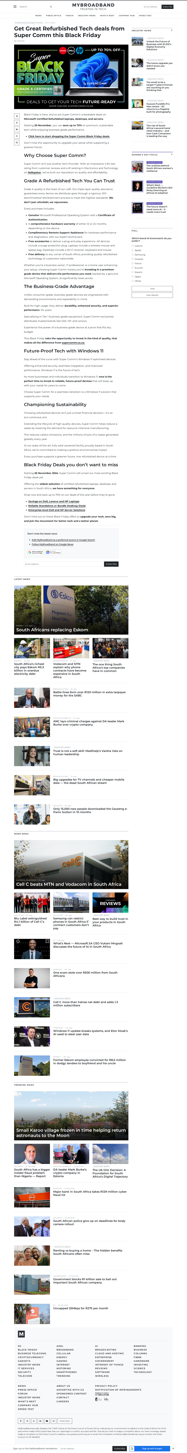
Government (59, 1276)
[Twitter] (17, 123)
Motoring (64, 1368)
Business (140, 1349)
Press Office (53, 16)
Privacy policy (106, 1386)
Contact (63, 1397)
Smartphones (60, 661)
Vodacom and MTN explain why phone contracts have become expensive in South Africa (69, 670)
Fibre (138, 1357)
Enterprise (103, 1357)
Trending (58, 1028)
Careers (63, 1401)
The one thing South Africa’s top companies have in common (109, 668)
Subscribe (167, 6)
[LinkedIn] (17, 129)
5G (54, 1305)
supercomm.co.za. (73, 342)
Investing (141, 1364)
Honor (138, 263)
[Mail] (17, 142)
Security (57, 806)
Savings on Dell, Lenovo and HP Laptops (53, 501)
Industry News (87, 16)
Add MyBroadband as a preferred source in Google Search (63, 540)
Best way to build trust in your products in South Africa (110, 922)
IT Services (26, 1368)
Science (20, 1126)
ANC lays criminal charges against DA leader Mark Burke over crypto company (88, 723)
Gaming (62, 1361)
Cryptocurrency (62, 718)
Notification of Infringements (118, 1390)
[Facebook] (20, 1421)
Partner (21, 41)
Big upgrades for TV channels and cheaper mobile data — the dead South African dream (88, 781)
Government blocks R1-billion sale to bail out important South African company (85, 1281)
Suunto (139, 268)
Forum (70, 16)
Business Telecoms (26, 880)
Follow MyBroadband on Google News (52, 544)
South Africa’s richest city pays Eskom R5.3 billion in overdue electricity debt (29, 668)
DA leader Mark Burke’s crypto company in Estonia (70, 1173)
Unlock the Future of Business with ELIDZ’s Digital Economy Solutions (158, 45)
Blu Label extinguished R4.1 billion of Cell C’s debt (30, 922)
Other (138, 281)
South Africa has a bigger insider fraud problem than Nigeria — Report (32, 1173)
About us (63, 1386)
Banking (57, 969)
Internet (63, 1364)
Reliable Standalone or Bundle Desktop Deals (57, 505)
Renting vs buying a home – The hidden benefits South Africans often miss (87, 1252)
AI (54, 940)
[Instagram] (53, 1421)
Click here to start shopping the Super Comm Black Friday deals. (69, 136)
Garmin (139, 246)
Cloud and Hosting (109, 1353)
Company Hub (127, 16)
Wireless (102, 1376)
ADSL (60, 1346)
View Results (152, 295)
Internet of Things (109, 1364)
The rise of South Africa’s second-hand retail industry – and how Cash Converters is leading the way (158, 130)
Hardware (141, 1361)
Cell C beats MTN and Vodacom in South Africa (68, 884)
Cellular (19, 915)
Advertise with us (70, 1390)
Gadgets (24, 1361)
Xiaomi (138, 272)
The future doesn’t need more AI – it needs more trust (156, 209)
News (38, 16)
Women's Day (154, 162)
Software (102, 1372)
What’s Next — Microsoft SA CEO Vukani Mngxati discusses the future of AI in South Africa (88, 945)
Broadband (65, 1349)
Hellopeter (34, 172)
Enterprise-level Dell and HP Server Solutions (56, 510)
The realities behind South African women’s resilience (159, 168)
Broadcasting (60, 689)
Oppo (138, 276)
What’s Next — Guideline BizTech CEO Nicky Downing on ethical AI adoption (159, 189)
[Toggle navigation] (15, 7)
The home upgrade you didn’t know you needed (159, 66)
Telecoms (25, 1376)
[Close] (173, 1448)
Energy (20, 626)
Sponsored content (72, 1393)
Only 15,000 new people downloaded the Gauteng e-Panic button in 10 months (90, 810)
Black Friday (28, 1349)
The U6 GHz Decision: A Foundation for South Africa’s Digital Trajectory (110, 1173)
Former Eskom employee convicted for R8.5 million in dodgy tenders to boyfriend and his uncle (89, 1061)
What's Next (107, 16)
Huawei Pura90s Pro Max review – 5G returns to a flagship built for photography (158, 108)
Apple (138, 250)
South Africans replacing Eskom (52, 629)
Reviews (101, 1368)
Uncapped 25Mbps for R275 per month (80, 1308)
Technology (143, 1372)
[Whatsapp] (34, 1421)
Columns (140, 1353)
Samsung (140, 254)
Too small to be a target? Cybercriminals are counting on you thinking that (159, 86)
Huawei (139, 259)
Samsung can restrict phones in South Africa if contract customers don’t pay (71, 923)
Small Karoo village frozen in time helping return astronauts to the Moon (71, 1132)
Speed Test (145, 16)
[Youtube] (47, 1421)
